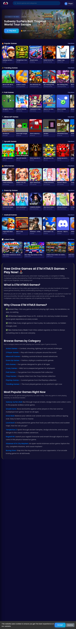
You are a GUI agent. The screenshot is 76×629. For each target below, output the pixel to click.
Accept (60, 625)
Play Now (12, 31)
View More (71, 43)
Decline (70, 625)
